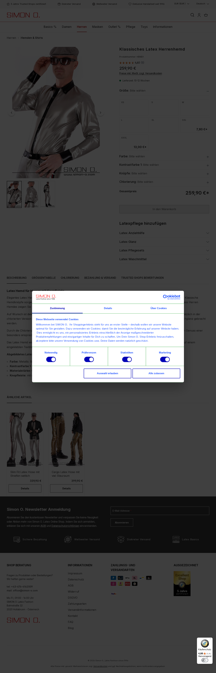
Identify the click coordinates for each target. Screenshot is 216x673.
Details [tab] (108, 308)
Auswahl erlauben (107, 373)
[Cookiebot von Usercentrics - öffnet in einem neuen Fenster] (165, 297)
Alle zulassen (156, 373)
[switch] (89, 359)
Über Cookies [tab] (159, 308)
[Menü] (211, 640)
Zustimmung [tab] (57, 308)
